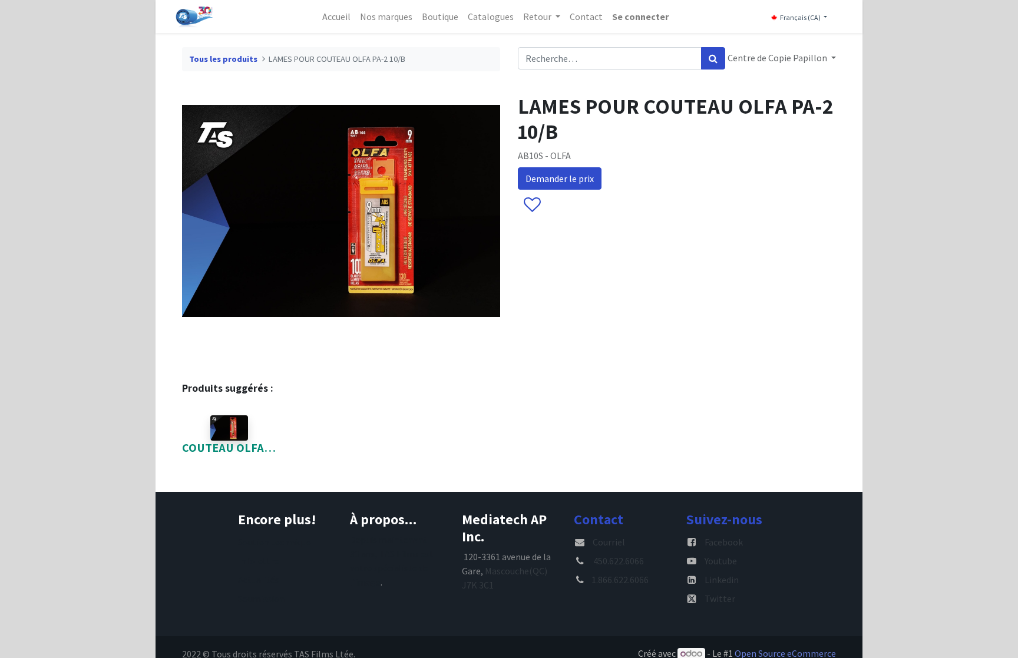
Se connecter (640, 16)
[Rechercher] (713, 58)
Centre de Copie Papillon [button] (778, 58)
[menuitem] (336, 16)
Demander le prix (559, 178)
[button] (531, 205)
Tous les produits (223, 59)
